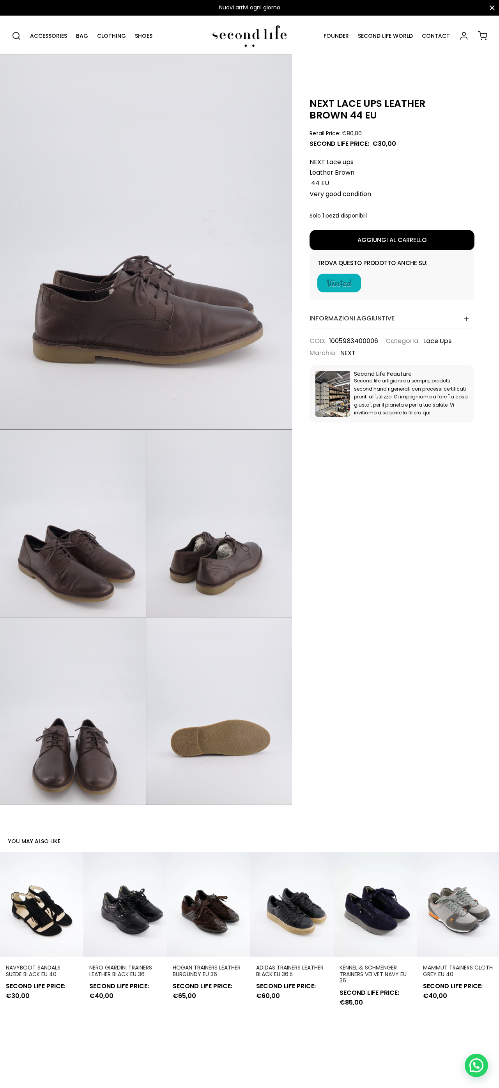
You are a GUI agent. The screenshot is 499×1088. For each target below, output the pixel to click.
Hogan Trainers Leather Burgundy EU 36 (207, 971)
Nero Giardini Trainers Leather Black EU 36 (120, 971)
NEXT (348, 352)
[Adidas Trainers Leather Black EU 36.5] (292, 904)
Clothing (111, 36)
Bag (82, 36)
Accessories (48, 36)
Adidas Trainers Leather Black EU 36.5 (290, 971)
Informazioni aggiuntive (352, 318)
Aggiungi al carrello (391, 240)
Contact (436, 36)
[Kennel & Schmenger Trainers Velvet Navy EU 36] (375, 904)
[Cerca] (16, 36)
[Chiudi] (492, 8)
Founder (336, 36)
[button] (476, 1065)
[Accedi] (464, 36)
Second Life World (385, 36)
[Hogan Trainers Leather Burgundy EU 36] (208, 904)
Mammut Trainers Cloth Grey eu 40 (458, 971)
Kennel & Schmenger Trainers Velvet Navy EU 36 (373, 974)
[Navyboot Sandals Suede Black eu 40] (41, 904)
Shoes (143, 36)
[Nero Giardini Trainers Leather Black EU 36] (125, 904)
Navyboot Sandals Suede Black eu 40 (33, 971)
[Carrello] (482, 36)
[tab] (392, 318)
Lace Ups (437, 340)
